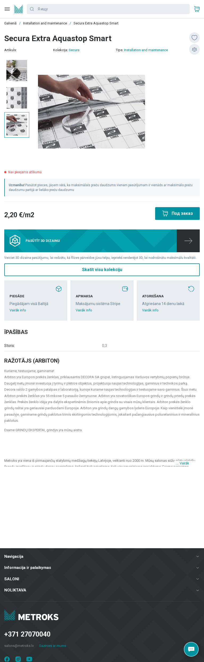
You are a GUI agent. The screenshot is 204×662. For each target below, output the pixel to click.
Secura (74, 50)
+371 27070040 (27, 634)
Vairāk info (18, 310)
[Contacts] (191, 649)
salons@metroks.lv (19, 646)
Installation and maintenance (146, 50)
